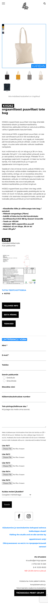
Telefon (5, 365)
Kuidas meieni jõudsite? (13, 492)
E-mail (5, 355)
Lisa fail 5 (6, 480)
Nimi (4, 345)
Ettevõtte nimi (8, 387)
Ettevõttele (11, 381)
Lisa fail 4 (6, 471)
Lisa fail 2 (6, 454)
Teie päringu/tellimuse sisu (14, 406)
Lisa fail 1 (6, 446)
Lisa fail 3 (6, 463)
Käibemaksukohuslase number (16, 397)
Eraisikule (11, 378)
